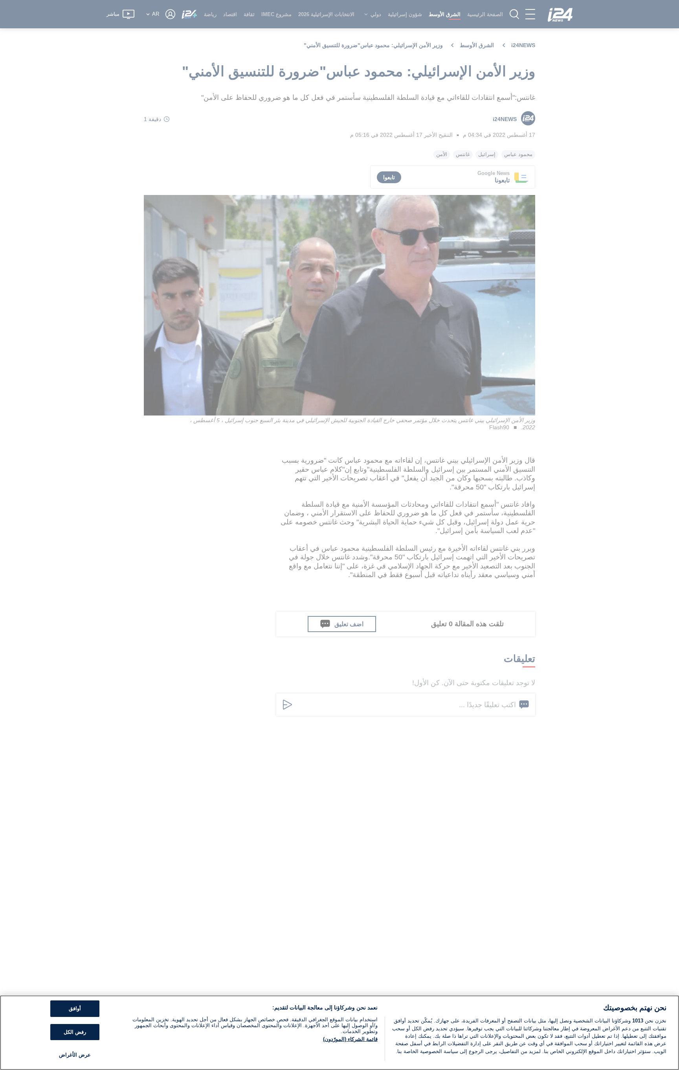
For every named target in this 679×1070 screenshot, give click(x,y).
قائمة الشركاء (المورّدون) (350, 1039)
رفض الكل (75, 1032)
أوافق (75, 1008)
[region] (339, 1032)
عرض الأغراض (75, 1055)
